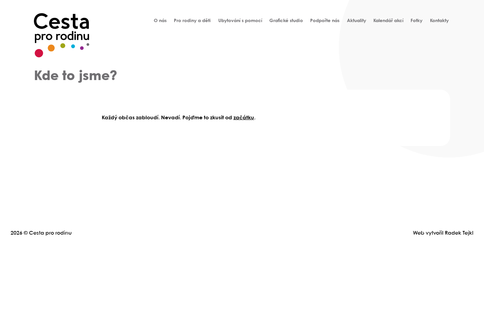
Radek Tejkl (459, 233)
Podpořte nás (324, 20)
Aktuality (356, 20)
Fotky (416, 20)
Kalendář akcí (388, 20)
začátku (243, 117)
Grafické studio (286, 20)
